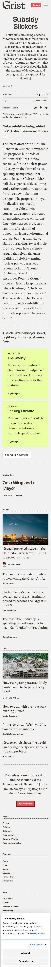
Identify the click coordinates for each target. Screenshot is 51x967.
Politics (18, 495)
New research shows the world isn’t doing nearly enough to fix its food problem (25, 747)
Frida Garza (8, 756)
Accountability (9, 835)
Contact (6, 869)
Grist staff (7, 86)
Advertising (8, 910)
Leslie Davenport (10, 716)
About (5, 861)
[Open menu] (45, 5)
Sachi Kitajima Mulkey (13, 734)
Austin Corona (15, 564)
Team (5, 865)
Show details (35, 944)
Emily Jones (8, 583)
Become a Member (11, 906)
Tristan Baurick (9, 610)
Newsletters (8, 898)
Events (6, 902)
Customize (24, 961)
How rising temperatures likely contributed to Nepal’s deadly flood (25, 687)
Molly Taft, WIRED (11, 698)
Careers (6, 873)
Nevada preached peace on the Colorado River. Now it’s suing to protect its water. (24, 553)
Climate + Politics (40, 100)
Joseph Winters (10, 637)
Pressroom (8, 880)
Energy (6, 823)
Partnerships (8, 877)
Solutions (7, 831)
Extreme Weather (10, 839)
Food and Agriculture (13, 843)
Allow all (25, 953)
